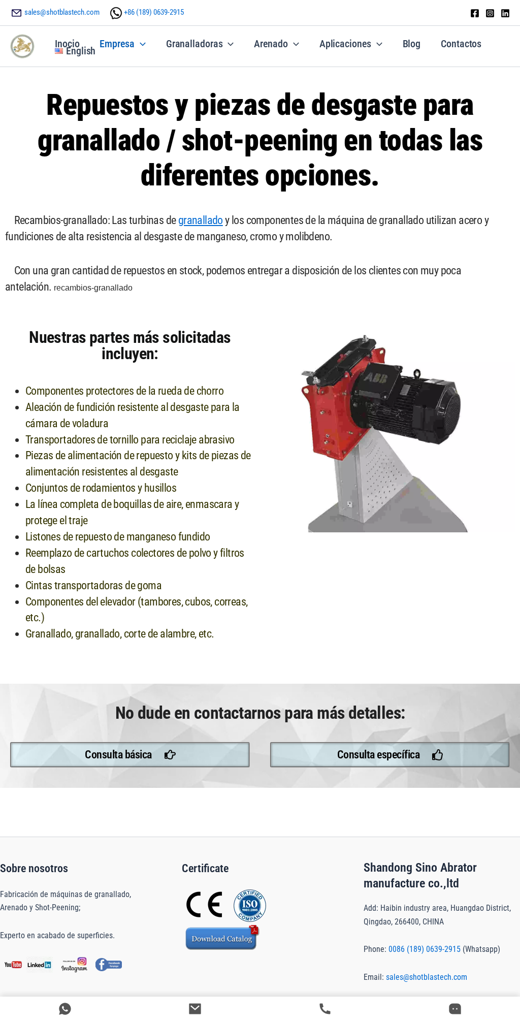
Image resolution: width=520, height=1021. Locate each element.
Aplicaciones (345, 43)
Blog (412, 43)
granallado (200, 220)
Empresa (117, 43)
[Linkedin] (505, 13)
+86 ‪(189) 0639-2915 (154, 12)
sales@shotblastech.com (62, 12)
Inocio (67, 43)
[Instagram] (490, 13)
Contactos (461, 43)
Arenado (270, 43)
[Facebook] (474, 13)
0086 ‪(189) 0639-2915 (424, 949)
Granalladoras (194, 43)
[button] (140, 43)
